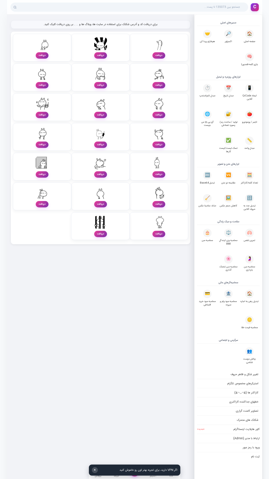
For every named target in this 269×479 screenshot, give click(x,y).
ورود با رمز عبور (251, 447)
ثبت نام (255, 456)
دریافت (158, 55)
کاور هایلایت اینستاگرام (228, 429)
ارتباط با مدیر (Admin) (246, 438)
